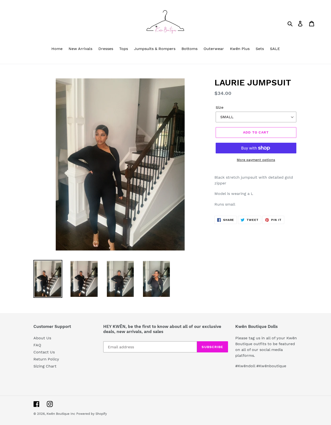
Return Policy (46, 359)
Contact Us (44, 352)
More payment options (256, 160)
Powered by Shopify (91, 414)
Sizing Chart (44, 366)
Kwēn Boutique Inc (61, 414)
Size (219, 107)
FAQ (37, 345)
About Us (42, 338)
